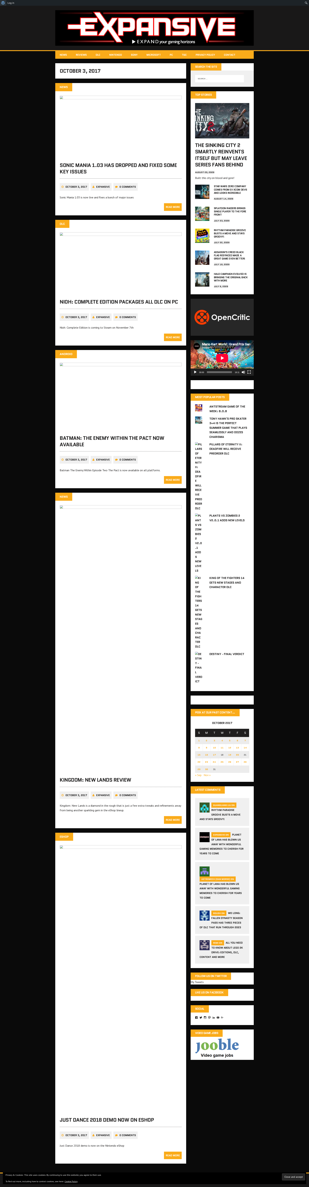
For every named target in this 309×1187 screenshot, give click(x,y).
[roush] (205, 918)
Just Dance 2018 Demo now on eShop (107, 1119)
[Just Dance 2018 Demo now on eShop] (121, 1111)
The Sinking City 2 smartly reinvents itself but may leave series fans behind (221, 155)
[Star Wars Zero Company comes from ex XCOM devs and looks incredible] (202, 196)
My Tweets (197, 982)
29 (199, 769)
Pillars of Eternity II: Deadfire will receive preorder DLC (225, 449)
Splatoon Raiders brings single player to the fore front (230, 211)
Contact (229, 55)
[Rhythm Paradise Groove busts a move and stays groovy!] (202, 240)
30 (206, 769)
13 (237, 747)
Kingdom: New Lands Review (95, 779)
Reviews (81, 55)
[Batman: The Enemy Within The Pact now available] (121, 429)
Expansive (103, 187)
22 (199, 761)
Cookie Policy (71, 1181)
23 (206, 761)
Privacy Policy (205, 55)
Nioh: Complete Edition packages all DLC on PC (119, 301)
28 (245, 761)
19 (229, 754)
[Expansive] (154, 28)
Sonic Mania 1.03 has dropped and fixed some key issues (118, 168)
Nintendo (115, 55)
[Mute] (243, 372)
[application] (222, 358)
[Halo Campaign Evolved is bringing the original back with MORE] (202, 284)
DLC (98, 55)
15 (199, 754)
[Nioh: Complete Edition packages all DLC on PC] (121, 292)
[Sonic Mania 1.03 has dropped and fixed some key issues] (121, 156)
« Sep (198, 775)
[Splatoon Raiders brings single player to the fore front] (202, 218)
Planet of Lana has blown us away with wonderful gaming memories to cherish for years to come (222, 844)
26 (229, 761)
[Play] (195, 372)
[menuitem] (3, 3)
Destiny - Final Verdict (226, 654)
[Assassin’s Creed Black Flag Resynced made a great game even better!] (202, 262)
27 (237, 761)
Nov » (207, 775)
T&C (184, 55)
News (63, 55)
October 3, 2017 (76, 187)
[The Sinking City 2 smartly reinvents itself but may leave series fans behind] (222, 136)
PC (171, 55)
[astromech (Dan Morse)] (205, 874)
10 (214, 747)
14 (245, 747)
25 (222, 761)
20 (237, 754)
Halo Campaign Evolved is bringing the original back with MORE (231, 277)
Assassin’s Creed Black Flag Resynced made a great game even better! (229, 255)
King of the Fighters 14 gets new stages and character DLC (226, 582)
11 (222, 747)
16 (206, 754)
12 (229, 747)
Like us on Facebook (209, 992)
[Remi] (205, 948)
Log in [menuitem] (11, 2)
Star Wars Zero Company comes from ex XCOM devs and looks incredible (230, 189)
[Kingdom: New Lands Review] (121, 771)
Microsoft (153, 55)
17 (214, 754)
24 (214, 761)
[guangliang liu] (205, 810)
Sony (134, 55)
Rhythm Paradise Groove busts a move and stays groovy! (230, 233)
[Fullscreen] (249, 372)
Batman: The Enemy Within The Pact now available (112, 441)
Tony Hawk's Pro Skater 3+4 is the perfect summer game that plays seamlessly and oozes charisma (228, 428)
